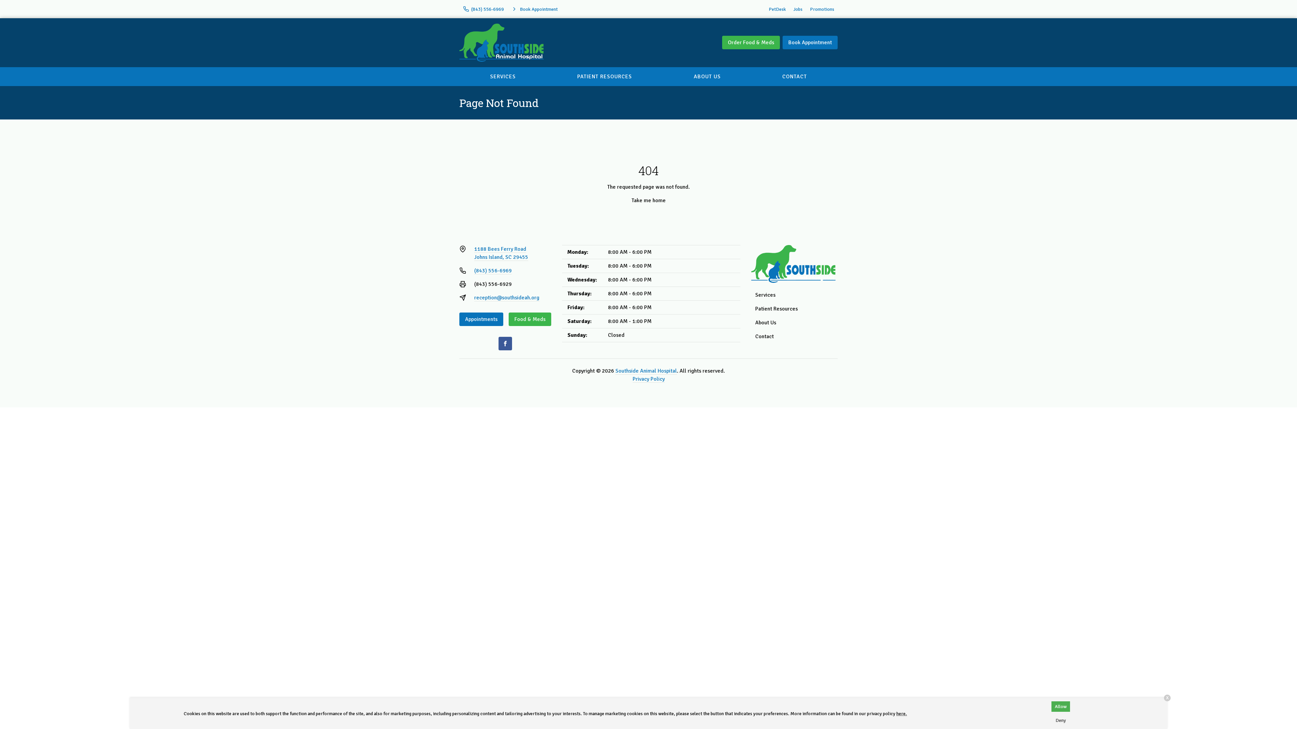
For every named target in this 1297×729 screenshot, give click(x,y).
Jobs (798, 9)
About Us (707, 76)
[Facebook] (505, 343)
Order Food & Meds (751, 42)
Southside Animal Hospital (646, 371)
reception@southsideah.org (506, 297)
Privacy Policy (649, 379)
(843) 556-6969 (493, 270)
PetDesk (777, 9)
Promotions (822, 9)
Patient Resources (604, 76)
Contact (794, 76)
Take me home (649, 200)
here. (901, 714)
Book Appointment (810, 42)
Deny (1061, 720)
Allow (1061, 706)
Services (503, 76)
